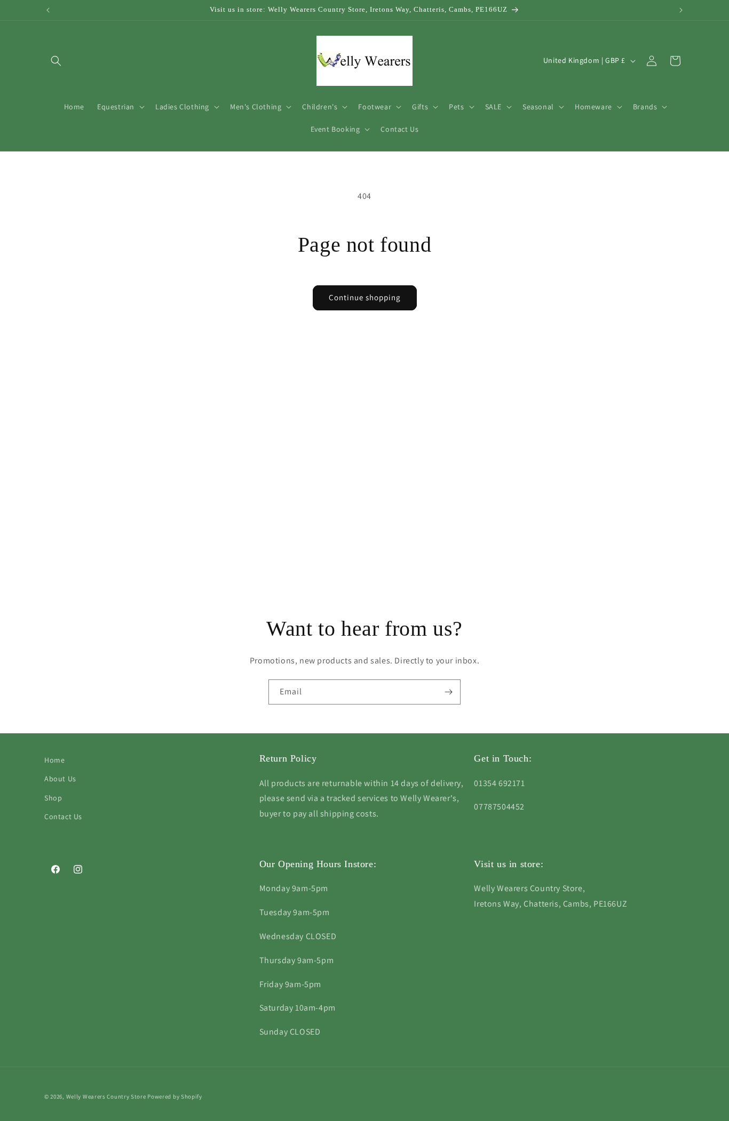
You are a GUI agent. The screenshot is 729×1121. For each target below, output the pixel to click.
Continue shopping (365, 297)
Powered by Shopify (174, 1096)
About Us (60, 778)
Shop (53, 798)
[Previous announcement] (48, 10)
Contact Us (63, 816)
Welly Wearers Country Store (106, 1096)
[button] (56, 61)
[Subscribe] (448, 691)
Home (54, 760)
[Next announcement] (681, 10)
